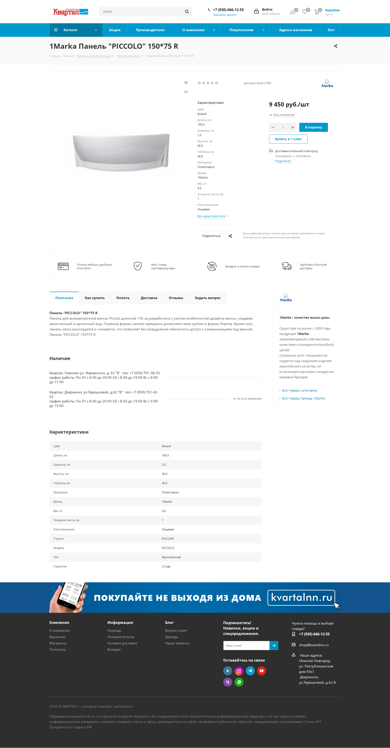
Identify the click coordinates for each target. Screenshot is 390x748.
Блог (169, 622)
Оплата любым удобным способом (94, 266)
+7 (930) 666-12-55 (228, 9)
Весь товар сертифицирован (163, 266)
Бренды (171, 636)
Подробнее (283, 161)
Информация (120, 622)
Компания (59, 622)
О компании (59, 630)
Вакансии (57, 636)
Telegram (250, 670)
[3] (208, 83)
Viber (227, 682)
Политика (57, 649)
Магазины (57, 643)
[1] (199, 83)
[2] (204, 83)
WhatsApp (239, 682)
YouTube (261, 670)
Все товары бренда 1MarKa (303, 398)
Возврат (114, 649)
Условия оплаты (120, 636)
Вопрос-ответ (176, 630)
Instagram (239, 670)
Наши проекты (177, 643)
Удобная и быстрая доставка (313, 266)
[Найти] (186, 11)
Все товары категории (299, 390)
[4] (212, 83)
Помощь (114, 630)
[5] (217, 83)
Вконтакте (227, 670)
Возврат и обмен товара (242, 266)
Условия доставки (122, 643)
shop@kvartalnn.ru (314, 645)
